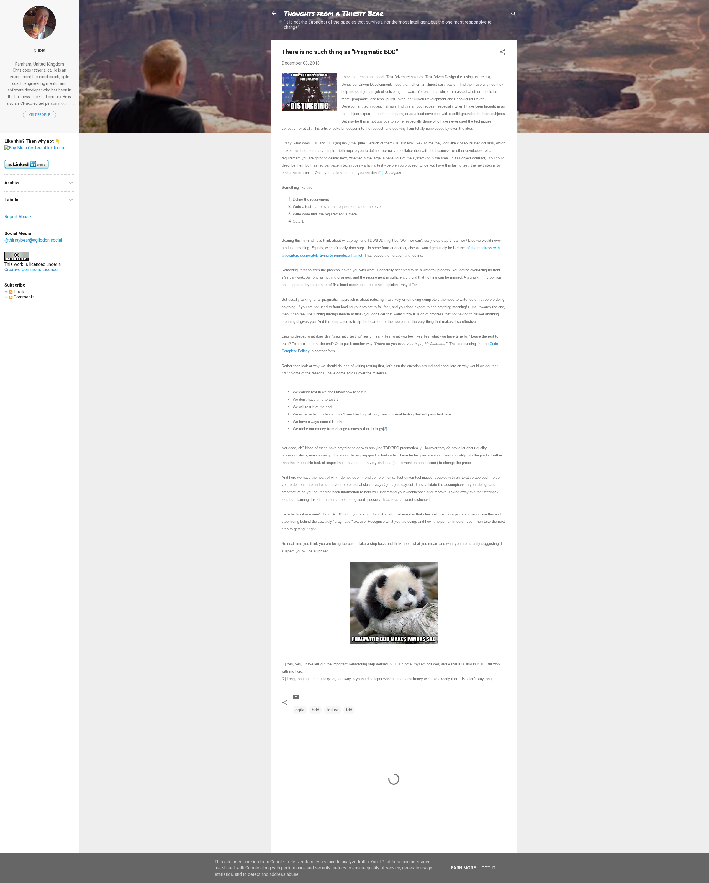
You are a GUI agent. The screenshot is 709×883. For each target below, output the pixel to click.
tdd (349, 710)
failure (333, 710)
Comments (23, 297)
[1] (381, 173)
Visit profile (39, 115)
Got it (488, 868)
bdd (315, 710)
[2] (385, 429)
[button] (502, 53)
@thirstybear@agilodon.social (33, 240)
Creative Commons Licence (31, 269)
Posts (18, 291)
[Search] (513, 15)
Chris (39, 51)
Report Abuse (17, 216)
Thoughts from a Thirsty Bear (333, 13)
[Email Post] (296, 698)
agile (300, 710)
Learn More (462, 868)
